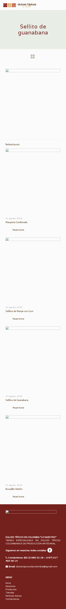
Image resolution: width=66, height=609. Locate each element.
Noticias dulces (14, 595)
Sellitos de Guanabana (17, 400)
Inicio (8, 583)
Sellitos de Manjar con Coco (19, 311)
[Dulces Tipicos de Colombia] (19, 5)
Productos (11, 589)
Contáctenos (12, 599)
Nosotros (10, 586)
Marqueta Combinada (16, 222)
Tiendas (10, 592)
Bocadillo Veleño (14, 489)
